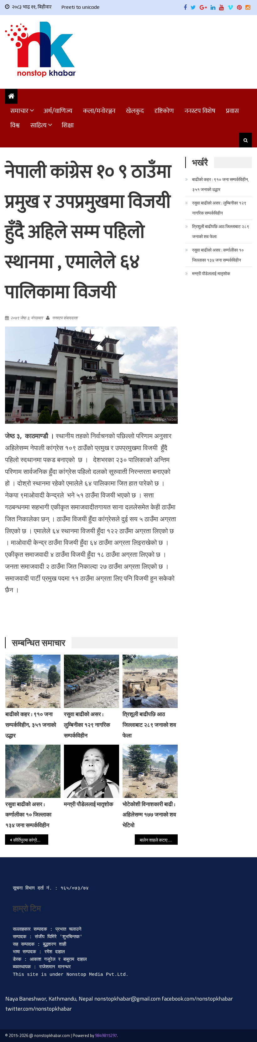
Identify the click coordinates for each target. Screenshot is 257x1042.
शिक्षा (68, 125)
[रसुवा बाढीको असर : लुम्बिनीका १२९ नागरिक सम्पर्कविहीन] (91, 681)
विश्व (15, 125)
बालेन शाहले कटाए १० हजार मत (159, 840)
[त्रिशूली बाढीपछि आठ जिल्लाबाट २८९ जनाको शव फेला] (150, 681)
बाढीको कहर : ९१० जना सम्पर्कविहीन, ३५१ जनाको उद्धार (30, 725)
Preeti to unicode (80, 7)
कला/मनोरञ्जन (99, 110)
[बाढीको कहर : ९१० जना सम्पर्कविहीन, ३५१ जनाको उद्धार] (32, 681)
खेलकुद (135, 110)
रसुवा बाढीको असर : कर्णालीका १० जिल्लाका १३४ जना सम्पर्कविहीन (28, 815)
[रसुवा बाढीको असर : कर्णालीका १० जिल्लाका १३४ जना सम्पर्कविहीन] (32, 771)
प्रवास (232, 110)
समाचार (19, 110)
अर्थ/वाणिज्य (58, 110)
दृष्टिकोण (164, 110)
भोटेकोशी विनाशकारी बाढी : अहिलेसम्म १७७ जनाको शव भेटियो (149, 815)
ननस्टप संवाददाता (64, 318)
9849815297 (106, 1035)
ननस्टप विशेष (200, 110)
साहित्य (38, 125)
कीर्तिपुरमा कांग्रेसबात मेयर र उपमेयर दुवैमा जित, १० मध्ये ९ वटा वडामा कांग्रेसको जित (30, 840)
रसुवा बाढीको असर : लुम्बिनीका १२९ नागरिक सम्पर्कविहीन (87, 725)
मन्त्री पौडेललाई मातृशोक (88, 804)
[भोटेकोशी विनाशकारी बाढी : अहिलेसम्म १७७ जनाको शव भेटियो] (150, 771)
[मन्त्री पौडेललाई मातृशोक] (91, 771)
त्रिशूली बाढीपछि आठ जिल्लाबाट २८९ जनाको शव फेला (149, 725)
